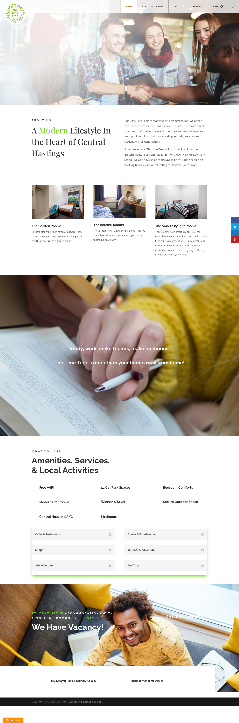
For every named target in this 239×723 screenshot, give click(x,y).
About (178, 6)
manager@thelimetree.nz (147, 680)
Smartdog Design (91, 701)
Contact (197, 6)
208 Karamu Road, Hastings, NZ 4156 (74, 680)
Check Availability (184, 617)
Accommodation (153, 6)
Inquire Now (196, 91)
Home (128, 6)
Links (216, 6)
